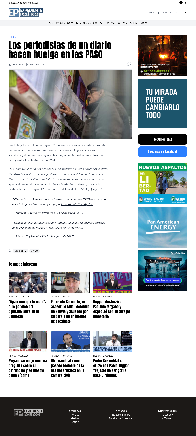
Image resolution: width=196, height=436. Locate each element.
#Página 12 (20, 250)
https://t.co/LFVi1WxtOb (67, 227)
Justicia (163, 12)
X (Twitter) (167, 418)
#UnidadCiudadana (67, 222)
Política (151, 12)
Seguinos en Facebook (163, 151)
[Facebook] (181, 2)
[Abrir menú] (184, 12)
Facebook (167, 414)
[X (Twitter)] (185, 2)
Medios (174, 12)
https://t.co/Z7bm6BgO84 (77, 204)
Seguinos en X (162, 139)
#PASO (34, 250)
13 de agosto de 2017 (70, 213)
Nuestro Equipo (121, 414)
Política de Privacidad (121, 418)
